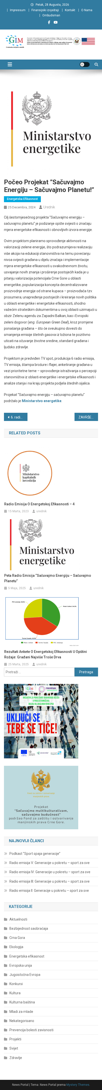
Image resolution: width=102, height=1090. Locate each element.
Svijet (13, 1048)
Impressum (18, 10)
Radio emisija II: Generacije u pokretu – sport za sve (49, 891)
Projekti (15, 1039)
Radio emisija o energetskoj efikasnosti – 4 (39, 504)
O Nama (86, 10)
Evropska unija (20, 965)
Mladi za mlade (21, 1012)
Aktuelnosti (18, 919)
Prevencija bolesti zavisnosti (31, 1030)
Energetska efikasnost (22, 199)
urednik (49, 207)
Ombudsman (51, 15)
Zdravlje (15, 1058)
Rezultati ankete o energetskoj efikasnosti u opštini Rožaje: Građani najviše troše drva (45, 654)
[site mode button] (85, 64)
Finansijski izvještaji (45, 10)
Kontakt (70, 10)
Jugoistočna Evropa (24, 975)
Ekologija (16, 947)
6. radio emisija (19, 417)
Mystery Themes (77, 1085)
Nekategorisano (21, 1021)
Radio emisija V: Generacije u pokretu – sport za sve (49, 863)
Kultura (15, 993)
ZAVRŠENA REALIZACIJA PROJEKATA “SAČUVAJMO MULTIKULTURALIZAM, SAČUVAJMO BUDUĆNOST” (88, 417)
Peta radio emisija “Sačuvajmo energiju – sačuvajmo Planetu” (47, 578)
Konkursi (16, 984)
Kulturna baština (22, 1002)
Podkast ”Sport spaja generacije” (34, 854)
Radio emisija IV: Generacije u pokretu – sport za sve (49, 872)
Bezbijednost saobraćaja (28, 928)
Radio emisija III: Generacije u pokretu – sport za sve (49, 881)
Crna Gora (17, 938)
